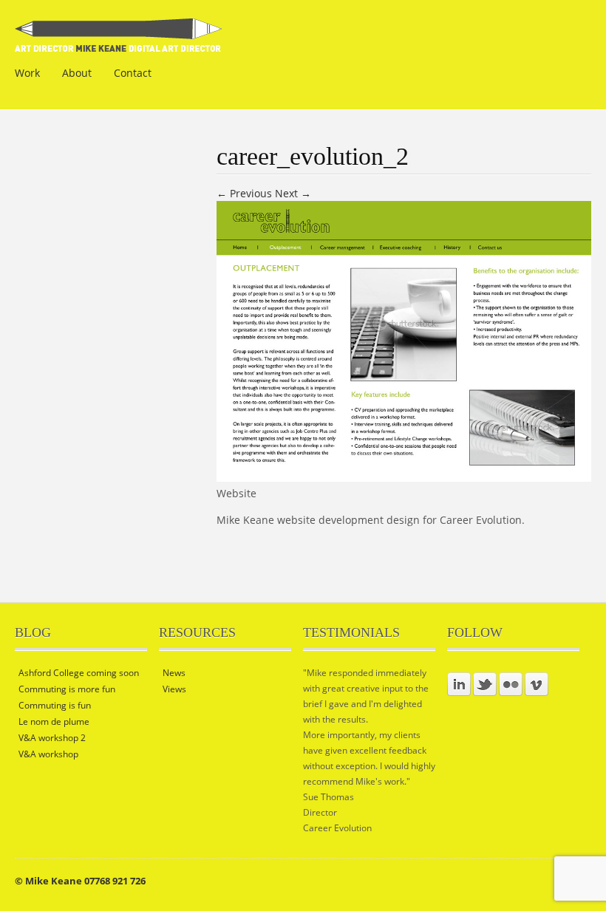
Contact (133, 73)
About (77, 73)
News (174, 672)
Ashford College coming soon (78, 672)
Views (174, 689)
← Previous (244, 193)
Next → (293, 193)
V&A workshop (48, 754)
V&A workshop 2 (52, 737)
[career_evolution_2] (404, 478)
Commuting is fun (54, 705)
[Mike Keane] (118, 42)
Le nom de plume (53, 721)
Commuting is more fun (66, 689)
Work (27, 73)
